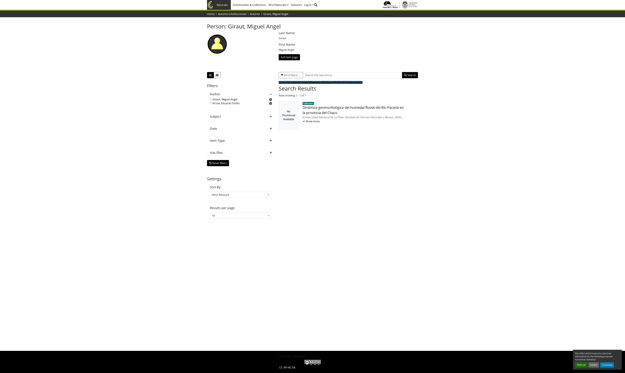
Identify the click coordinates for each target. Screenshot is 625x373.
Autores (255, 14)
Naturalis (222, 5)
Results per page (222, 208)
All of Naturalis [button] (277, 5)
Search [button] (411, 75)
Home (211, 14)
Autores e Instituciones (232, 14)
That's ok (581, 364)
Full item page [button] (289, 57)
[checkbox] (211, 99)
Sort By (215, 187)
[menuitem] (278, 5)
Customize (607, 364)
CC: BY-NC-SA (287, 367)
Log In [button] (308, 5)
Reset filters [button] (219, 163)
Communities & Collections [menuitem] (249, 5)
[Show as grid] (217, 75)
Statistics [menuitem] (296, 5)
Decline (593, 364)
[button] (316, 5)
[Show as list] (210, 75)
